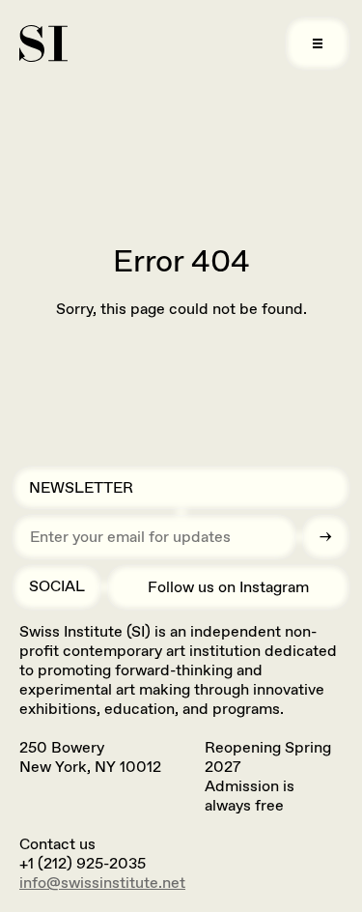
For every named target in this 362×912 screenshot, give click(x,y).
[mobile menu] (317, 43)
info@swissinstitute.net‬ (102, 882)
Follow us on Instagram (228, 587)
